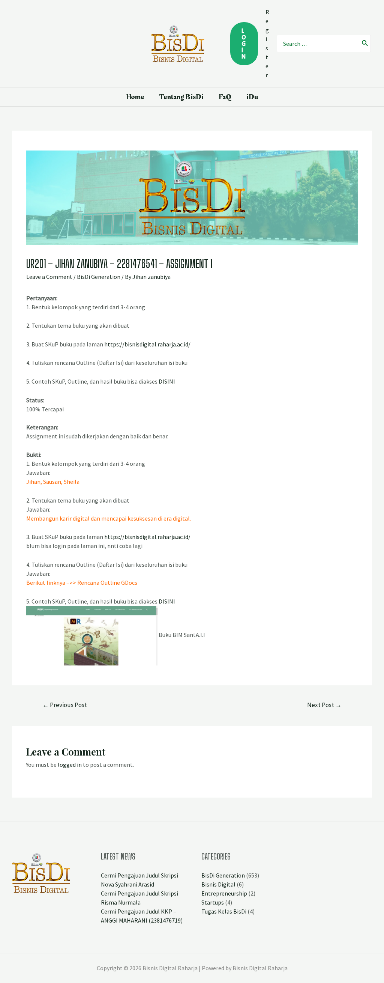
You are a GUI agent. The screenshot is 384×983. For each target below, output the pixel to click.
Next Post (324, 705)
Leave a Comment (49, 276)
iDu (252, 96)
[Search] (365, 43)
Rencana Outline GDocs (107, 582)
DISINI (167, 381)
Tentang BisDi (181, 96)
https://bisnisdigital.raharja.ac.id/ (147, 344)
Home (135, 96)
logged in (70, 764)
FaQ (225, 96)
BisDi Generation (98, 276)
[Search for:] (317, 43)
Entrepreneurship (224, 893)
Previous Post (64, 705)
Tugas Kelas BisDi (223, 911)
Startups (212, 902)
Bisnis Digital (218, 884)
